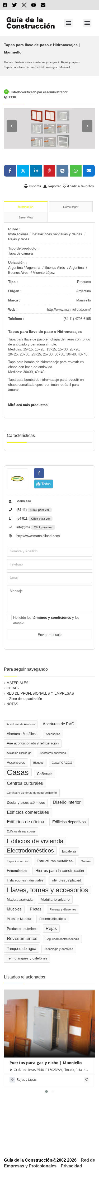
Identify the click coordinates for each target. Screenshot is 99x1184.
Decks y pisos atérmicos (26, 803)
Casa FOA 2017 (62, 762)
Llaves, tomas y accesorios (47, 890)
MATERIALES (18, 683)
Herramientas (17, 871)
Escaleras (69, 851)
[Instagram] (24, 5)
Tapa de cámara (20, 253)
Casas (18, 772)
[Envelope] (43, 5)
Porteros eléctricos (52, 919)
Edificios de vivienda (35, 841)
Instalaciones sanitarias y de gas (36, 62)
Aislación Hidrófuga (19, 752)
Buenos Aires (55, 268)
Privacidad (71, 1166)
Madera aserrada (19, 900)
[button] (68, 23)
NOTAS (12, 704)
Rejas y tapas (70, 62)
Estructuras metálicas (55, 861)
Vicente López (44, 273)
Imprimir (34, 186)
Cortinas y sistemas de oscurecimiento (32, 792)
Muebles (14, 909)
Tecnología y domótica (58, 949)
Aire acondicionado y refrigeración (33, 743)
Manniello (23, 501)
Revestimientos (22, 938)
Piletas (35, 909)
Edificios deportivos (69, 822)
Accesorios (53, 733)
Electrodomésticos (30, 850)
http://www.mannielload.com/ (37, 536)
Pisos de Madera (19, 919)
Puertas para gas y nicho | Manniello (46, 1062)
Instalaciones (18, 234)
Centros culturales (25, 783)
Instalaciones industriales (25, 880)
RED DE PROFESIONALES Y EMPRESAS (40, 693)
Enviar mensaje (50, 635)
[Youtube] (33, 5)
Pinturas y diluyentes (63, 909)
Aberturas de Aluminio (21, 724)
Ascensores (16, 762)
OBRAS (13, 688)
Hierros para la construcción (59, 871)
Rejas (51, 928)
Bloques (38, 762)
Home (8, 62)
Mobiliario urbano (55, 900)
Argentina (15, 268)
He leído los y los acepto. (46, 620)
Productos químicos (22, 929)
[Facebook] (5, 5)
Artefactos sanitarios (53, 752)
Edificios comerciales (28, 812)
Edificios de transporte (21, 831)
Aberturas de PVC (58, 724)
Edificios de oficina (25, 821)
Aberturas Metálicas (22, 734)
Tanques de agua (21, 948)
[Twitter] (14, 5)
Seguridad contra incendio (62, 939)
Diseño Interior (67, 802)
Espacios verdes (18, 861)
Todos (45, 484)
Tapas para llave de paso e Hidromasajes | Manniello (37, 67)
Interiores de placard (66, 880)
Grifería (86, 861)
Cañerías (44, 774)
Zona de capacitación (25, 699)
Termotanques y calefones (27, 958)
